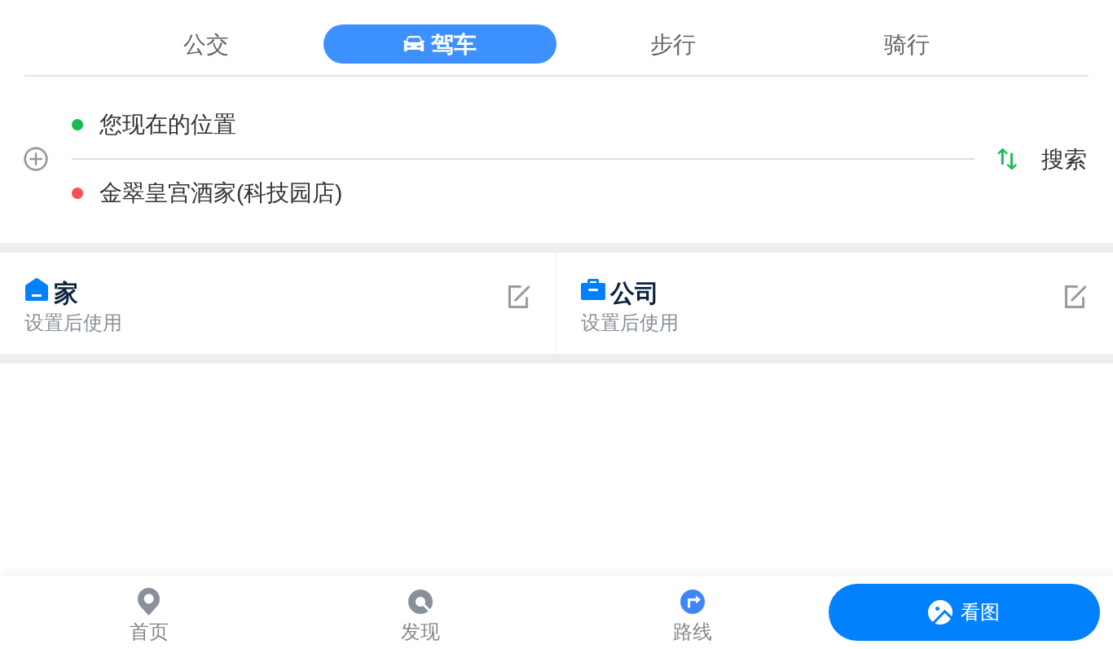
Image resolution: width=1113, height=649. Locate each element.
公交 (206, 44)
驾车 (454, 44)
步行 (673, 44)
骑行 (907, 44)
